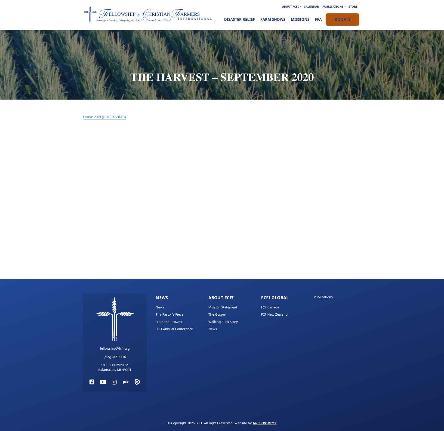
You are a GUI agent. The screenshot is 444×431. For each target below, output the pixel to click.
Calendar (311, 7)
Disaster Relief (239, 19)
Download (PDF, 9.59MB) (104, 117)
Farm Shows (272, 19)
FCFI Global (275, 297)
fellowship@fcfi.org (115, 348)
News (162, 297)
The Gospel (217, 314)
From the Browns (169, 322)
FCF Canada (270, 307)
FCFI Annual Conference (174, 329)
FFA (318, 19)
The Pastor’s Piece (169, 314)
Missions (300, 19)
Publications (332, 7)
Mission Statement (222, 307)
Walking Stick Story (223, 322)
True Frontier (265, 423)
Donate (342, 19)
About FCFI (290, 7)
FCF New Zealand (274, 314)
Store (353, 7)
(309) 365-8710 (115, 356)
